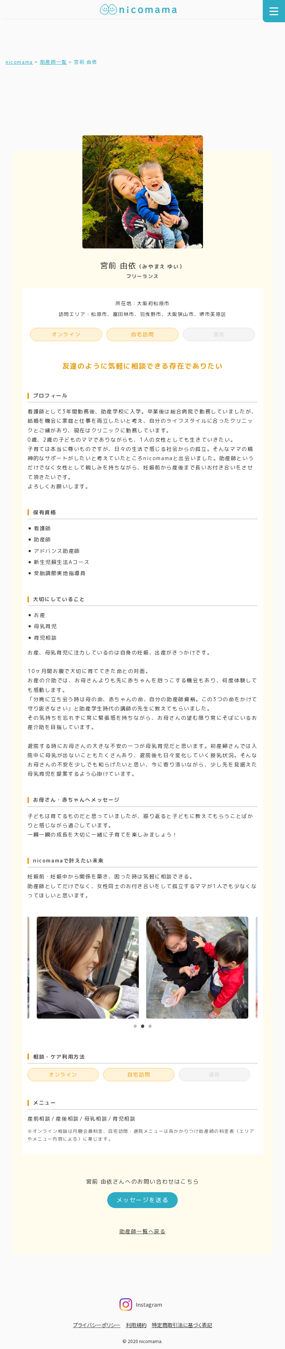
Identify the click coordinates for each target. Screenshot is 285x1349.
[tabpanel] (197, 968)
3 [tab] (150, 1024)
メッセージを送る (143, 1200)
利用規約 (136, 1325)
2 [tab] (142, 1024)
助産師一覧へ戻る (142, 1231)
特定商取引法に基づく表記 (182, 1325)
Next (263, 976)
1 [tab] (135, 1024)
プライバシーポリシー (97, 1325)
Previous (22, 976)
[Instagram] (164, 1302)
